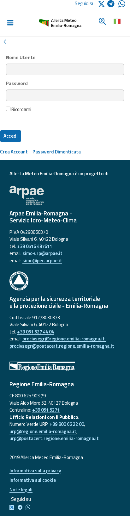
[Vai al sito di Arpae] (65, 195)
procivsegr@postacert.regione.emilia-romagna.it (61, 346)
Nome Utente (21, 57)
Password (17, 83)
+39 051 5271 (46, 409)
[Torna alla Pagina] (4, 41)
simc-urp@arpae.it (42, 253)
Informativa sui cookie (32, 480)
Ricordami (20, 109)
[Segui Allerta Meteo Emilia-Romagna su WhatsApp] (121, 5)
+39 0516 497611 (34, 246)
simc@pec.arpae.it (42, 260)
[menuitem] (14, 151)
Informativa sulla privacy (35, 470)
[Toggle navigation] (10, 23)
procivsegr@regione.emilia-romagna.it (64, 338)
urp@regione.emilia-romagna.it (42, 431)
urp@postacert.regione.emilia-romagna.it (54, 438)
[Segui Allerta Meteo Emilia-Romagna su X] (13, 507)
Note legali (20, 489)
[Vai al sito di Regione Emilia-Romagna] (65, 366)
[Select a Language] (117, 20)
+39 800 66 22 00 (67, 424)
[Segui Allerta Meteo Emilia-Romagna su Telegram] (112, 5)
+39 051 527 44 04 (35, 331)
